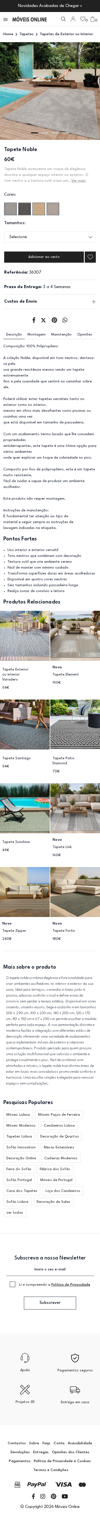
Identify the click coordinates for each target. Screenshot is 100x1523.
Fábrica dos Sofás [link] (55, 1169)
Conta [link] (59, 1443)
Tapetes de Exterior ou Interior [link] (66, 34)
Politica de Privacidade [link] (70, 1285)
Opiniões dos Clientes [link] (70, 1452)
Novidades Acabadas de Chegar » (50, 6)
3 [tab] (55, 132)
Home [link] (8, 34)
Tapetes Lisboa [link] (19, 1136)
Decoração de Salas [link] (53, 1202)
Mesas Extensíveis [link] (59, 1147)
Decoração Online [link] (21, 1158)
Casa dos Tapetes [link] (21, 1191)
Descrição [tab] (14, 334)
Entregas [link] (41, 1452)
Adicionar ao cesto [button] (44, 257)
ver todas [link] (14, 1213)
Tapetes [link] (26, 34)
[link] (29, 19)
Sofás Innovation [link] (21, 1147)
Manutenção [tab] (61, 334)
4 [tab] (65, 132)
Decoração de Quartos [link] (59, 1136)
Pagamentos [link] (20, 1461)
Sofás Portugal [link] (19, 1180)
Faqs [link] (46, 1443)
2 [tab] (44, 132)
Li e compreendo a (54, 1285)
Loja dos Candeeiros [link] (63, 1191)
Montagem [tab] (37, 334)
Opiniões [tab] (84, 334)
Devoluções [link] (20, 1452)
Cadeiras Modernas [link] (60, 1158)
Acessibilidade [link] (80, 1443)
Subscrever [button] (50, 1303)
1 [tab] (34, 132)
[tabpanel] (50, 91)
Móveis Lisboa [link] (18, 1115)
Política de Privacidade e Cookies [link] (62, 1461)
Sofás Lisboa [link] (17, 1202)
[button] (5, 19)
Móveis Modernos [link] (21, 1125)
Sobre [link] (34, 1443)
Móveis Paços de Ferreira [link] (59, 1115)
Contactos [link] (17, 1443)
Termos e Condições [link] (50, 1470)
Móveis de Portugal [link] (56, 1180)
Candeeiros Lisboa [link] (59, 1125)
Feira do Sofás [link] (18, 1169)
